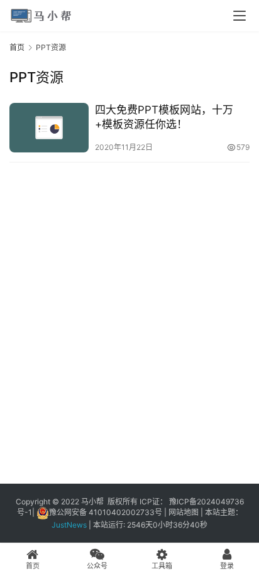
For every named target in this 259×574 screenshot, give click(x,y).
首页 (17, 47)
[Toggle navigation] (239, 15)
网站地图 (183, 512)
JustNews (70, 524)
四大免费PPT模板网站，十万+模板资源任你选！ (164, 117)
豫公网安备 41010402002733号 (106, 512)
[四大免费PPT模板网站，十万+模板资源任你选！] (49, 127)
